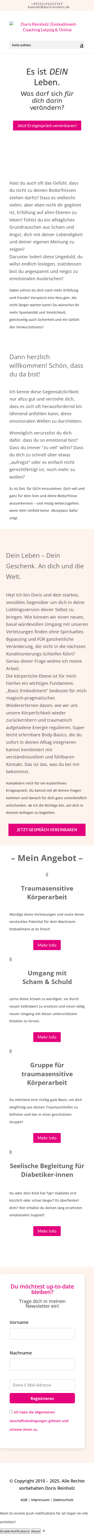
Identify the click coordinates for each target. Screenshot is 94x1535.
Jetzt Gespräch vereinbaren (47, 829)
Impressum (40, 1499)
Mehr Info (47, 945)
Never (36, 1531)
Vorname (19, 1322)
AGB (23, 1499)
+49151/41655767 (47, 4)
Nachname (21, 1353)
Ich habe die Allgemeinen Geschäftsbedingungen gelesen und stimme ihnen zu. (39, 1421)
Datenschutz (63, 1499)
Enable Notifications (14, 1531)
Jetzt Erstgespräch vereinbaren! (47, 125)
